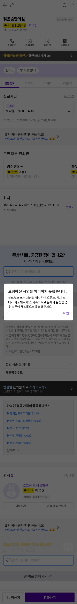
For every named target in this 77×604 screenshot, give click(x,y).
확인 (66, 313)
